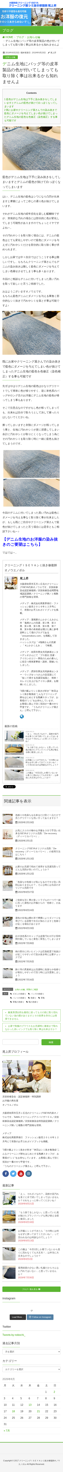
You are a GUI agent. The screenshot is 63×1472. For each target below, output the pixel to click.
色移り (33, 998)
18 (13, 1411)
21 (38, 1411)
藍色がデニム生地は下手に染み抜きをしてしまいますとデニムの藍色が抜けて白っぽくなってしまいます (31, 103)
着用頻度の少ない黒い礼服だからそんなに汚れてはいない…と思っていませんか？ (38, 1271)
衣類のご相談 (32, 989)
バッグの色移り (37, 994)
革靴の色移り (18, 1002)
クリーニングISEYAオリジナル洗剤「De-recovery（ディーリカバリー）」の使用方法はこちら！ (37, 851)
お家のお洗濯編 (17, 779)
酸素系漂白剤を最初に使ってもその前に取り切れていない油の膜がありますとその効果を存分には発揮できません (31, 1015)
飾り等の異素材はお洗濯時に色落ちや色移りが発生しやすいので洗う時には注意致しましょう (38, 972)
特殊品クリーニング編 (15, 754)
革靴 (43, 998)
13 (30, 1404)
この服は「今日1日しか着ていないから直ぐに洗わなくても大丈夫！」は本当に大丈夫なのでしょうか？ (42, 775)
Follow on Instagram (41, 1317)
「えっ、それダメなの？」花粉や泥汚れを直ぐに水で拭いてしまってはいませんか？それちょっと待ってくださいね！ (42, 737)
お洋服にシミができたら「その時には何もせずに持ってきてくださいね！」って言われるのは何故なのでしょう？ (42, 762)
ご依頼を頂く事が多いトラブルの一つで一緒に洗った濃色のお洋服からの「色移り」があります (38, 903)
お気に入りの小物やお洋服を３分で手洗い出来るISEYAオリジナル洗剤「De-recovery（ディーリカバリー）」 (38, 833)
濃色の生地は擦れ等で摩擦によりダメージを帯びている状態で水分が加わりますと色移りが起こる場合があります (38, 921)
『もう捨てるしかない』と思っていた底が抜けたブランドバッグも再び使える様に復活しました (42, 749)
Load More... (18, 1317)
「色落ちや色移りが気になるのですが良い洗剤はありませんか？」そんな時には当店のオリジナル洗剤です (38, 885)
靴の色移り (33, 1002)
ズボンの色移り (19, 994)
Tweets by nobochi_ (13, 1335)
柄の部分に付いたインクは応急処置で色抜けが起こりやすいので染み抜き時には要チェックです (38, 954)
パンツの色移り (19, 998)
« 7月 (7, 1430)
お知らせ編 (10, 57)
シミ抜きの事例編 (16, 766)
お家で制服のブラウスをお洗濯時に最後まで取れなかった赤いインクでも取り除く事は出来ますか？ (31, 1027)
